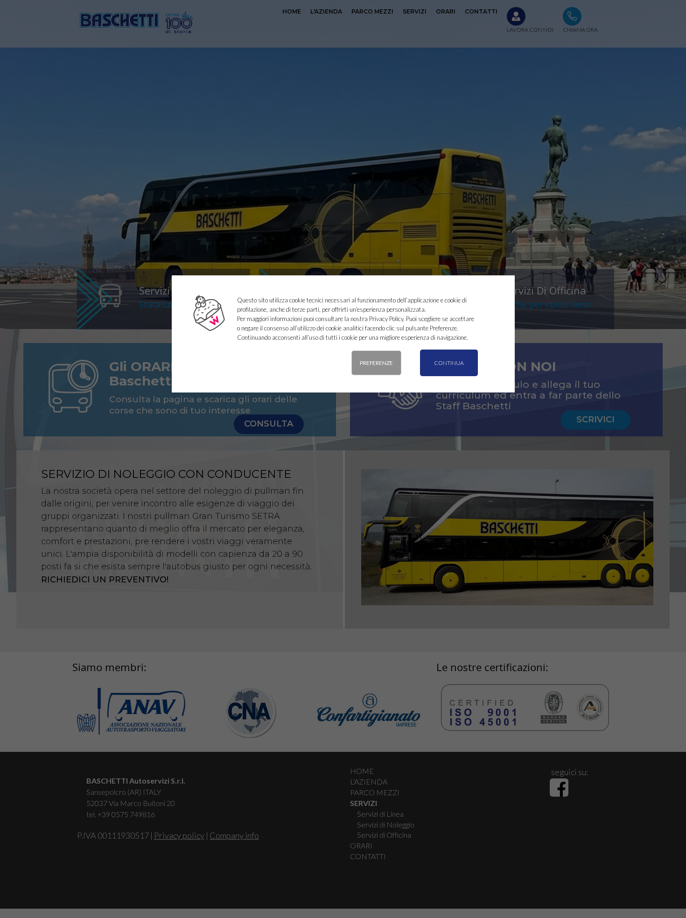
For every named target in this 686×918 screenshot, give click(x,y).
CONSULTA (268, 424)
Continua (449, 362)
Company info (234, 835)
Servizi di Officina (384, 834)
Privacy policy (179, 835)
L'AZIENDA (368, 781)
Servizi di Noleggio (385, 824)
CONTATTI (368, 856)
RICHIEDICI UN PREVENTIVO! (104, 580)
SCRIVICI (595, 419)
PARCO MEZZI (374, 792)
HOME (362, 770)
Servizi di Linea (380, 813)
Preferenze (376, 362)
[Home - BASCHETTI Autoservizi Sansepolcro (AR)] (136, 22)
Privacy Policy (386, 318)
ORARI (361, 845)
